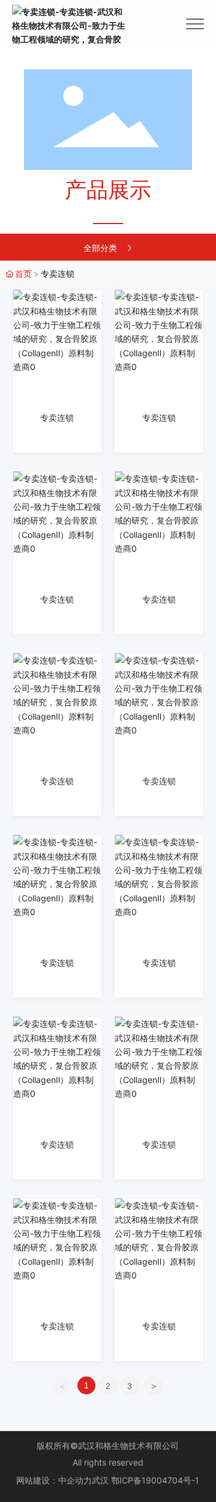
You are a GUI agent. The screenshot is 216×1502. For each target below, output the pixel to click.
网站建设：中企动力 (54, 1480)
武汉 (100, 1480)
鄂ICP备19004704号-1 (155, 1480)
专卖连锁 (57, 418)
